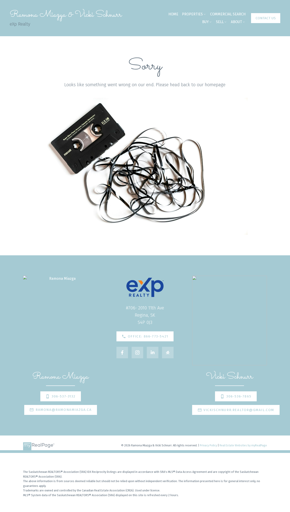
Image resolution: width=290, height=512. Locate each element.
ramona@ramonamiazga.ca (64, 410)
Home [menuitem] (173, 14)
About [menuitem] (236, 22)
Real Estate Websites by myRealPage (243, 445)
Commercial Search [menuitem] (228, 14)
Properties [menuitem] (192, 14)
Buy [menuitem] (205, 22)
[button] (265, 18)
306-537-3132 (63, 396)
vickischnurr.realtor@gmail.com (238, 410)
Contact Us (266, 18)
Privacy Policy (208, 445)
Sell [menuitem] (220, 22)
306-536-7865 (238, 396)
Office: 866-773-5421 (148, 336)
